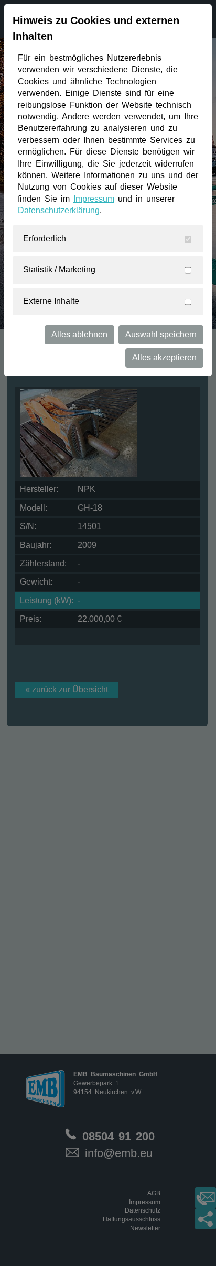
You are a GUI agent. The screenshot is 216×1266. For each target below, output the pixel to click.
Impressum (93, 198)
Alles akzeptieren (164, 357)
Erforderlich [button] (44, 238)
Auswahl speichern (161, 334)
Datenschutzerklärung (59, 210)
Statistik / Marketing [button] (59, 269)
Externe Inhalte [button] (51, 300)
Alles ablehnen (79, 334)
